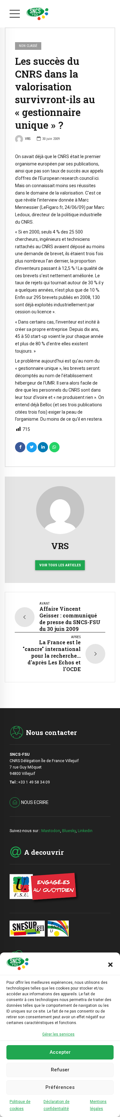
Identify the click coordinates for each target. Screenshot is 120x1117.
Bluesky (69, 831)
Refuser (60, 1070)
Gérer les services (58, 1034)
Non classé (28, 46)
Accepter (60, 1052)
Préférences (60, 1087)
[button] (110, 964)
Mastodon (50, 831)
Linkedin (85, 831)
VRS (27, 139)
